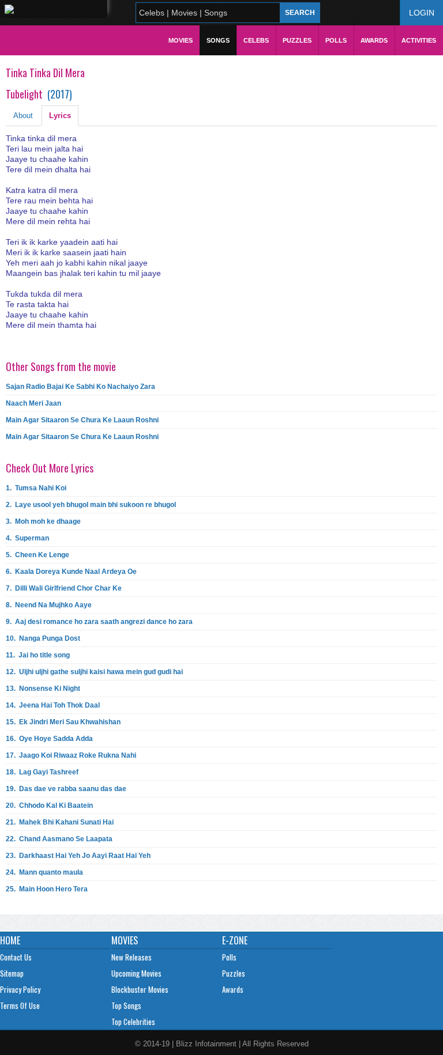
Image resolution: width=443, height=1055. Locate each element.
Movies (180, 40)
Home (10, 940)
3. (43, 521)
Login (421, 12)
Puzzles (297, 40)
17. (71, 755)
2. (91, 505)
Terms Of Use (20, 1005)
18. (42, 772)
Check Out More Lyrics (49, 467)
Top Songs (126, 1005)
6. (71, 572)
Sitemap (12, 973)
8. (49, 605)
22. (59, 839)
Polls (336, 40)
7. (64, 588)
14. (53, 705)
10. (43, 638)
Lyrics (60, 115)
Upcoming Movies (136, 973)
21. (60, 822)
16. (49, 739)
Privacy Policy (20, 989)
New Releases (131, 957)
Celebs (256, 40)
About (23, 115)
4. (27, 538)
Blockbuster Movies (139, 989)
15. (63, 722)
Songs (218, 40)
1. (36, 488)
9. (99, 622)
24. (44, 872)
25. (47, 889)
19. (66, 789)
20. (49, 805)
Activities (418, 40)
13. (43, 689)
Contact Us (16, 957)
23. (78, 856)
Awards (374, 40)
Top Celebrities (133, 1021)
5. (37, 555)
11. (38, 655)
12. (94, 672)
